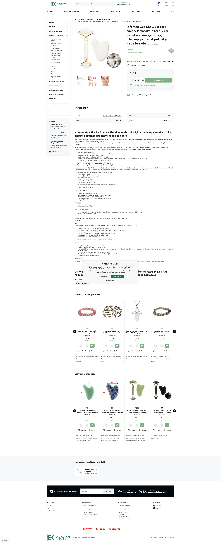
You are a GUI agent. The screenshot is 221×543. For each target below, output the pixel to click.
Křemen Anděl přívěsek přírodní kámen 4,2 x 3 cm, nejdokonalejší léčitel (137, 332)
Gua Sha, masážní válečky (103, 19)
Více (170, 61)
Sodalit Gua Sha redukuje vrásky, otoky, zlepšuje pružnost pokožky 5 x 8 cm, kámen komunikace (112, 411)
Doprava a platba (123, 510)
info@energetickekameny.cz (124, 4)
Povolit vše (117, 276)
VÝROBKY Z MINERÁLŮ (86, 19)
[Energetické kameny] (75, 19)
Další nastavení (110, 280)
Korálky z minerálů (56, 73)
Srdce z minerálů (55, 59)
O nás (85, 507)
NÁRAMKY (52, 22)
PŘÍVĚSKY (52, 27)
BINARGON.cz (170, 537)
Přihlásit (108, 491)
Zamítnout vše (103, 276)
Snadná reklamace (88, 510)
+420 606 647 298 (122, 3)
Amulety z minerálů (56, 50)
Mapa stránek (91, 537)
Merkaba (53, 68)
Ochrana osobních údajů (125, 507)
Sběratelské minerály (56, 43)
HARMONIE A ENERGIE (55, 86)
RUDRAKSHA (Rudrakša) (56, 81)
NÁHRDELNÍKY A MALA (56, 31)
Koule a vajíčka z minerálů (55, 62)
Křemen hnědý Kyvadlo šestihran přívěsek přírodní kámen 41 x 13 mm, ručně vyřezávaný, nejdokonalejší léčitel (112, 332)
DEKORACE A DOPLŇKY (56, 90)
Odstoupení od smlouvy (89, 505)
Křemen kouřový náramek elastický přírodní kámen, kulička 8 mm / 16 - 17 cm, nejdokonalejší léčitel (161, 332)
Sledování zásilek (123, 512)
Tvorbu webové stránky (156, 537)
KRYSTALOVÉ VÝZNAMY (56, 94)
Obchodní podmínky (124, 505)
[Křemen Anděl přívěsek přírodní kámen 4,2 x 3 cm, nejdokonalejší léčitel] (137, 311)
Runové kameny (55, 48)
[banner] (58, 4)
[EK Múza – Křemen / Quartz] (171, 50)
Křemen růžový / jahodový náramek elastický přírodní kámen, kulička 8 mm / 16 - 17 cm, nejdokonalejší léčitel (87, 332)
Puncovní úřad (87, 516)
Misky (52, 71)
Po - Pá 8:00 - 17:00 (124, 516)
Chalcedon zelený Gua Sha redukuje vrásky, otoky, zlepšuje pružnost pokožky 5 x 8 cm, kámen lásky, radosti (87, 411)
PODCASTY (52, 99)
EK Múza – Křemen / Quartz (112, 116)
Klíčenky (53, 45)
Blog (51, 111)
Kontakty (121, 514)
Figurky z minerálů (56, 53)
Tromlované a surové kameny (56, 39)
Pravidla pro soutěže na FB (90, 514)
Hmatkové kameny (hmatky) (56, 56)
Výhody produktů (88, 512)
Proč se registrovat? (124, 519)
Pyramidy (53, 66)
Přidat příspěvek (81, 283)
